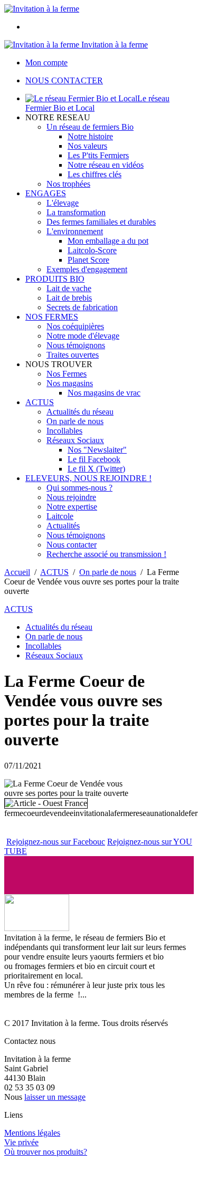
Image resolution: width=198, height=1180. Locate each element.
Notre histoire (90, 136)
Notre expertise (71, 506)
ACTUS (39, 402)
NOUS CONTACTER (64, 80)
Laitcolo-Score (92, 250)
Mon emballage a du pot (108, 240)
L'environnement (74, 231)
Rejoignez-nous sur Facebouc (55, 841)
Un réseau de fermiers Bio (90, 126)
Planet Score (88, 259)
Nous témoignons (75, 345)
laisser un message (55, 1096)
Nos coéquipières (75, 326)
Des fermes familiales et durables (101, 221)
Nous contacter (71, 544)
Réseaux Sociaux (75, 440)
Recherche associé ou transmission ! (106, 554)
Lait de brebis (69, 297)
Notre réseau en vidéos (106, 164)
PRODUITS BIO (54, 278)
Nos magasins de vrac (104, 392)
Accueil (17, 572)
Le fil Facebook (94, 459)
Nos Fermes (66, 373)
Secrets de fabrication (82, 307)
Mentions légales (32, 1132)
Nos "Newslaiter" (97, 449)
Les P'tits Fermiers (98, 155)
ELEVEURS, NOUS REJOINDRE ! (88, 478)
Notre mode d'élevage (82, 335)
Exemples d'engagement (86, 269)
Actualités (63, 525)
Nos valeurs (87, 145)
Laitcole (59, 516)
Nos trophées (68, 183)
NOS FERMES (51, 316)
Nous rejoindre (71, 497)
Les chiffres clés (94, 174)
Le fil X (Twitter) (96, 468)
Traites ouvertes (72, 354)
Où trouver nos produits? (45, 1151)
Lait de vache (68, 288)
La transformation (76, 212)
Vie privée (21, 1142)
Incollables (64, 430)
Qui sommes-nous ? (79, 487)
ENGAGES (45, 193)
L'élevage (62, 202)
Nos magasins (69, 383)
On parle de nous (74, 421)
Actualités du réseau (80, 411)
